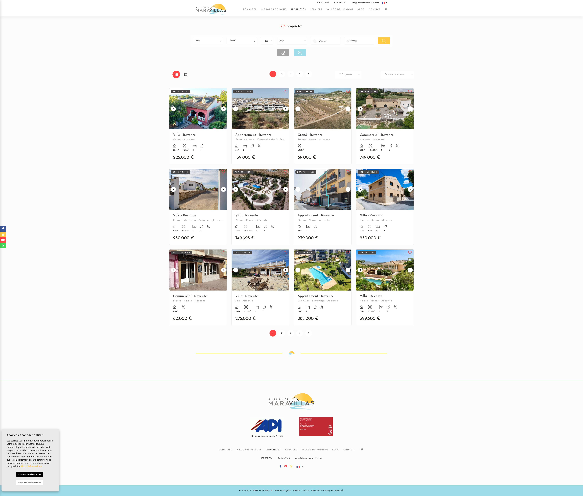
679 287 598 (323, 3)
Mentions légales (283, 490)
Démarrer (250, 9)
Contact (374, 9)
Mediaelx (339, 490)
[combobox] (208, 40)
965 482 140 (340, 3)
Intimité (296, 490)
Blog (361, 9)
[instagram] (291, 466)
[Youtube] (285, 466)
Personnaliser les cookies (29, 482)
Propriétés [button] (298, 9)
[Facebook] (281, 466)
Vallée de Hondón (340, 9)
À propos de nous (273, 9)
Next (224, 108)
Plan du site (316, 490)
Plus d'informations (31, 466)
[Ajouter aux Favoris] (223, 91)
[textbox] (209, 41)
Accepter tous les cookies (29, 474)
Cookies (305, 490)
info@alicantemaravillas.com (365, 3)
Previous (172, 108)
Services (316, 9)
